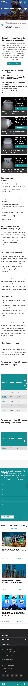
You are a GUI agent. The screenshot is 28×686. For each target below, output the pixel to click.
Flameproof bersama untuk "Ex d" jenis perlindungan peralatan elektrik (14, 550)
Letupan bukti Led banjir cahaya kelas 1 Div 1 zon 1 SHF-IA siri (13, 113)
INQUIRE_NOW (14, 63)
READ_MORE (21, 558)
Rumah (6, 22)
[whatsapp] (17, 683)
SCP (4, 410)
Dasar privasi (11, 671)
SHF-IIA (4, 406)
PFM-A (4, 448)
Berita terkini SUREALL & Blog (14, 526)
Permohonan (5, 635)
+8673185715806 (8, 659)
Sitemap (4, 671)
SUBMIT (7, 517)
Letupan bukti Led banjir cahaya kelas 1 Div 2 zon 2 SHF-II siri (13, 132)
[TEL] (10, 683)
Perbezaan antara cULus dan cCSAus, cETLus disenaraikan (12, 581)
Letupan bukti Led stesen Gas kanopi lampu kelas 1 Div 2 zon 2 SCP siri (12, 170)
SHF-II (4, 401)
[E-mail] (3, 683)
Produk (10, 22)
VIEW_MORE (21, 108)
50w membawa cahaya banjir (12, 27)
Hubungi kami (5, 644)
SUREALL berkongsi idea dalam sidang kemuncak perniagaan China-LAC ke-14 (14, 613)
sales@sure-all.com (9, 655)
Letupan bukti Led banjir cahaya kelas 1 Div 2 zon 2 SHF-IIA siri (13, 151)
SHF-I (4, 392)
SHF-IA (4, 397)
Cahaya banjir (8, 26)
